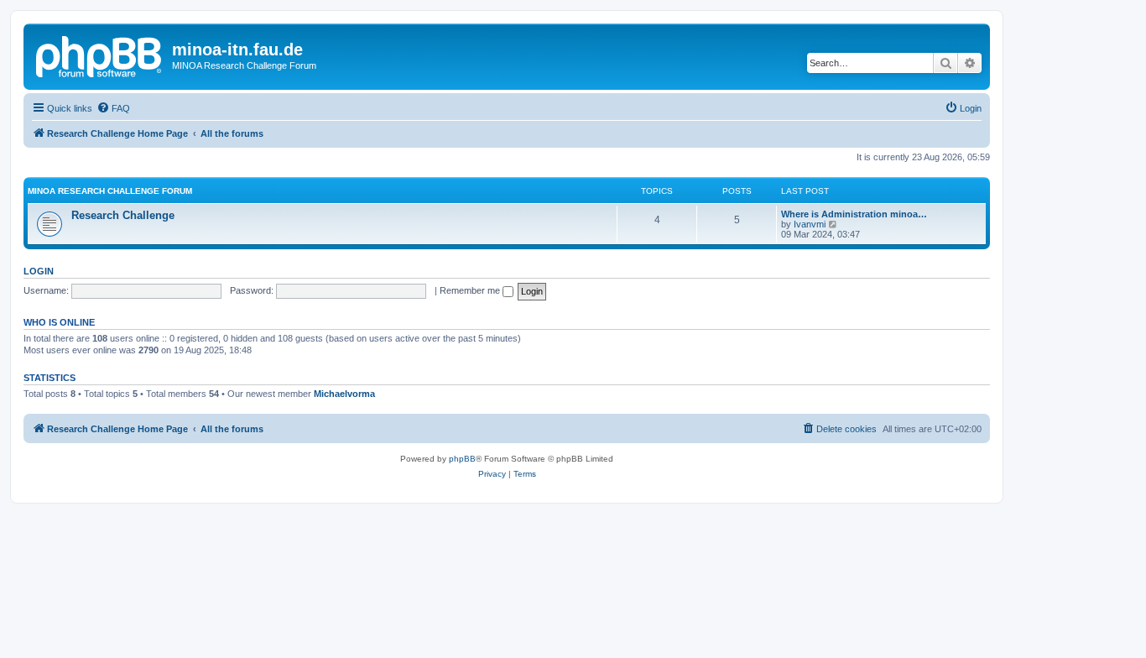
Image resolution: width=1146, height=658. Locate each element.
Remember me (471, 290)
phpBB (462, 458)
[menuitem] (113, 108)
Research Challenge (123, 215)
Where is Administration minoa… (854, 214)
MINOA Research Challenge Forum (110, 191)
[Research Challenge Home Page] (100, 54)
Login (38, 271)
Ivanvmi (810, 224)
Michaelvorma (344, 394)
